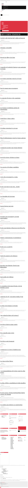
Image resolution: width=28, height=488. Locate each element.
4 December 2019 (2, 90)
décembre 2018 (12, 443)
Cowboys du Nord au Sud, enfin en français (12, 38)
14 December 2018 (2, 120)
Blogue (2, 4)
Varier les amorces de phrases (8, 256)
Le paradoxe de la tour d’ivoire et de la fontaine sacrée (11, 286)
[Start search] (1, 30)
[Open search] (1, 15)
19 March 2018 (2, 159)
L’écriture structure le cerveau (9, 128)
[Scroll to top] (0, 487)
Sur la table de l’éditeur (6, 277)
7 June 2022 (2, 59)
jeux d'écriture (3, 431)
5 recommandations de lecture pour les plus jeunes (12, 371)
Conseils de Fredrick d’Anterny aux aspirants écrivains (13, 68)
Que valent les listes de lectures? (9, 315)
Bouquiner (3, 472)
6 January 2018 (2, 343)
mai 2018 (12, 445)
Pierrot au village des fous (7, 57)
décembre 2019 (12, 440)
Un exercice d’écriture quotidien (9, 167)
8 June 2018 (2, 130)
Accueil (2, 29)
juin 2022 (12, 437)
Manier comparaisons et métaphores (10, 237)
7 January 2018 (2, 326)
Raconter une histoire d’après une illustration (10, 266)
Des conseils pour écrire (7, 333)
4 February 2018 (2, 188)
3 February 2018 (2, 198)
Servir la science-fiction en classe (9, 157)
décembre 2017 (12, 448)
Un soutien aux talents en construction (11, 405)
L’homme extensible (6, 48)
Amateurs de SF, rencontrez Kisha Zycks (11, 296)
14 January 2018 (2, 239)
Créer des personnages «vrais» (9, 177)
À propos (3, 5)
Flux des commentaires (4, 438)
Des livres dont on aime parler (9, 324)
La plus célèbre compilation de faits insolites (13, 383)
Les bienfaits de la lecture (7, 196)
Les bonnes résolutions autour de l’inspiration (9, 108)
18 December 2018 (2, 111)
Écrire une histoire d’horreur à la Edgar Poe (12, 228)
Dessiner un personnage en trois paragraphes (9, 217)
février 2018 (12, 447)
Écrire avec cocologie (6, 247)
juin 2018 (12, 444)
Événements (4, 7)
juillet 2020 (12, 438)
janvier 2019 (12, 442)
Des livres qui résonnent (7, 341)
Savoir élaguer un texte (6, 206)
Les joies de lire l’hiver (6, 361)
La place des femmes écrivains (9, 305)
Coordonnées (3, 9)
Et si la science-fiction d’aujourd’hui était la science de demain (12, 393)
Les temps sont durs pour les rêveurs (10, 78)
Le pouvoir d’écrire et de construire (10, 98)
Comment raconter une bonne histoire (11, 147)
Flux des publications (4, 437)
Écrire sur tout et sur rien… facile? (10, 186)
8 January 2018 (2, 289)
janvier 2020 (12, 439)
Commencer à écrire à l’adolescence (10, 349)
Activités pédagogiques (5, 6)
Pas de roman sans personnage (9, 88)
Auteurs (2, 3)
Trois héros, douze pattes (7, 118)
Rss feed (3, 452)
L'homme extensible (11, 422)
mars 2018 (12, 446)
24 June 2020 (2, 80)
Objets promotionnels (5, 8)
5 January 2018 (2, 396)
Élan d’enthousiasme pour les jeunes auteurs (13, 138)
